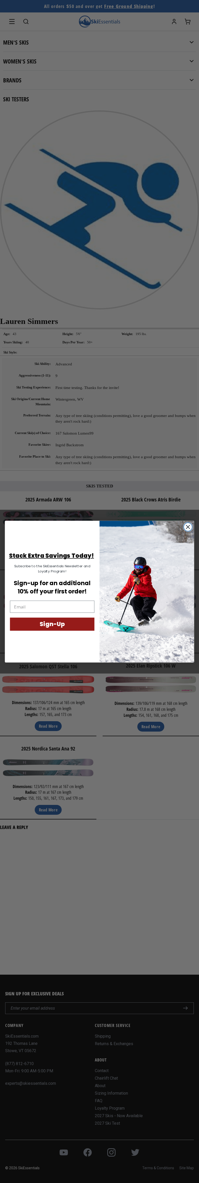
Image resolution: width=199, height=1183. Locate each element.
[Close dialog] (188, 527)
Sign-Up (52, 624)
